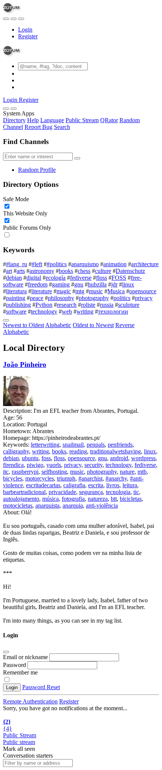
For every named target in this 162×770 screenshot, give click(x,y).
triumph (66, 478)
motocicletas (17, 505)
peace (36, 298)
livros (112, 485)
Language (52, 120)
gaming (61, 284)
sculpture (128, 305)
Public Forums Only (27, 227)
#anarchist (90, 478)
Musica (116, 291)
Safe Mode (16, 199)
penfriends (120, 444)
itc (6, 471)
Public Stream (82, 120)
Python (43, 305)
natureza (98, 499)
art (9, 271)
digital (33, 277)
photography (94, 298)
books (66, 271)
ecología (56, 277)
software (16, 311)
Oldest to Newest (93, 325)
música (50, 499)
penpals (96, 444)
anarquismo (85, 264)
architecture (145, 264)
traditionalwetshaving (115, 451)
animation (115, 264)
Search (62, 127)
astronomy (41, 271)
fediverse (81, 277)
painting (15, 298)
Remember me (20, 672)
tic (136, 492)
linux (128, 284)
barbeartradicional (24, 492)
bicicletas (131, 499)
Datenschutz (130, 271)
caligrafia (74, 485)
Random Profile (37, 170)
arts (21, 271)
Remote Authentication (30, 701)
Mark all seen (19, 749)
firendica (13, 465)
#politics (57, 264)
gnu (78, 284)
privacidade (62, 492)
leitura (129, 485)
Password (14, 665)
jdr (114, 284)
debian (14, 277)
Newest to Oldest (23, 325)
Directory (14, 120)
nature (127, 471)
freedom (37, 284)
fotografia (73, 499)
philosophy (61, 298)
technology (44, 311)
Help (33, 120)
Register (28, 36)
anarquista (47, 505)
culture (103, 271)
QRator (109, 120)
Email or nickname (26, 657)
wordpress (143, 458)
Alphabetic (58, 325)
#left (37, 264)
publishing (18, 305)
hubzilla (97, 284)
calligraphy (16, 451)
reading (78, 451)
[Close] (14, 109)
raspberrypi (25, 471)
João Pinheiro (24, 364)
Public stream (19, 742)
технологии (113, 311)
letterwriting (45, 444)
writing (84, 311)
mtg (79, 291)
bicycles (12, 478)
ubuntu (30, 458)
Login (25, 29)
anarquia (73, 505)
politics (121, 298)
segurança (91, 492)
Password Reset (41, 687)
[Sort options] (6, 320)
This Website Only (25, 213)
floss (101, 277)
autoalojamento (21, 499)
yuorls (53, 465)
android (119, 458)
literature (41, 291)
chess (84, 271)
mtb (142, 471)
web (67, 311)
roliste (88, 305)
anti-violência (102, 505)
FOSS (119, 277)
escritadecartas (43, 485)
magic (64, 291)
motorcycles (39, 478)
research (66, 305)
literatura (16, 291)
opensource (142, 291)
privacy (144, 298)
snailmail (73, 444)
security (93, 465)
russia (106, 305)
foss (46, 458)
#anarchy (116, 478)
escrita (95, 485)
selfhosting (54, 471)
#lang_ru (16, 264)
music (96, 291)
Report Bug (38, 127)
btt (114, 499)
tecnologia (118, 492)
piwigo (35, 465)
